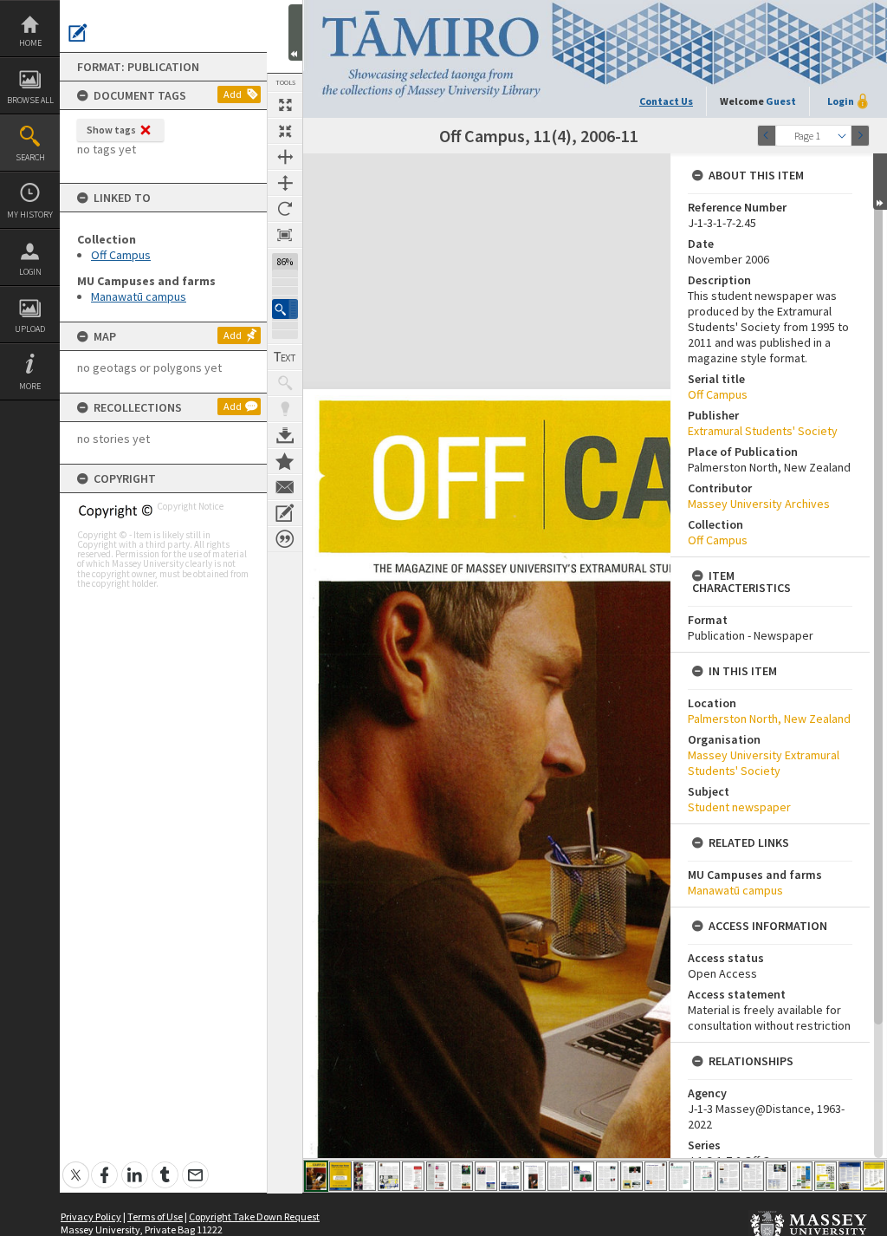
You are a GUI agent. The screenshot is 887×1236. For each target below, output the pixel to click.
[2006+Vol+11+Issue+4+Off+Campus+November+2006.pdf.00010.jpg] (534, 1176)
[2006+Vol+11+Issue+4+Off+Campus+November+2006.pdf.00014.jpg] (631, 1176)
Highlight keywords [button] (285, 409)
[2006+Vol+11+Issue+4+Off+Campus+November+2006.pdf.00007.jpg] (461, 1176)
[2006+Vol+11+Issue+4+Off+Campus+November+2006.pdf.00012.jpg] (583, 1176)
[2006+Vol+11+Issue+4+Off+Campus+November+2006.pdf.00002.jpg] (340, 1176)
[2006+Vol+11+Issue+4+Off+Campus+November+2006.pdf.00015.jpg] (655, 1176)
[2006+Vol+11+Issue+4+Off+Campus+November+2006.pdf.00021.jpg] (801, 1176)
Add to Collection (285, 461)
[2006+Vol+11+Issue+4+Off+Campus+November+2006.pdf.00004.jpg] (389, 1176)
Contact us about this (285, 487)
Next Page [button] (860, 136)
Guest (781, 100)
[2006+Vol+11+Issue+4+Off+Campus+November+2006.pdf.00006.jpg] (437, 1176)
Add (232, 94)
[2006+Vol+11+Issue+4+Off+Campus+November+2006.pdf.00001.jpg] (316, 1176)
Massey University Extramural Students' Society (763, 762)
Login (30, 271)
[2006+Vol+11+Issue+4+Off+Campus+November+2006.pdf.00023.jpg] (849, 1176)
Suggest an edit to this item (77, 32)
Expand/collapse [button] (880, 181)
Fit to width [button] (285, 157)
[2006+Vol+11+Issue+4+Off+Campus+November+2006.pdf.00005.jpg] (413, 1176)
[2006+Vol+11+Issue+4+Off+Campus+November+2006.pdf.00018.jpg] (728, 1176)
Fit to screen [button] (285, 131)
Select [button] (842, 136)
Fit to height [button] (285, 183)
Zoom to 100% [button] (285, 235)
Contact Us (666, 100)
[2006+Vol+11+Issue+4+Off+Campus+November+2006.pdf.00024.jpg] (874, 1176)
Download (285, 435)
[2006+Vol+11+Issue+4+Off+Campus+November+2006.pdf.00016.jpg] (680, 1176)
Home (30, 43)
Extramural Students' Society (763, 431)
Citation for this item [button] (285, 539)
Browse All (30, 100)
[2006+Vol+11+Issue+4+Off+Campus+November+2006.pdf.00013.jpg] (607, 1176)
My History (30, 214)
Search (30, 157)
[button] (285, 309)
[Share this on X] (75, 1165)
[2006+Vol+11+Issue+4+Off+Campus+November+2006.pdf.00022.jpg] (825, 1176)
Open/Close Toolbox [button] (295, 32)
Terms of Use (155, 1216)
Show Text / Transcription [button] (285, 357)
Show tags (111, 129)
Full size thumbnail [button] (285, 105)
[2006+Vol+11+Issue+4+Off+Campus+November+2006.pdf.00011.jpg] (558, 1176)
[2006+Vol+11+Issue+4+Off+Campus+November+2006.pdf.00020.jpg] (777, 1176)
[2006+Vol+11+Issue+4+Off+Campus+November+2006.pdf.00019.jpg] (752, 1176)
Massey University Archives (759, 503)
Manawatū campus (138, 296)
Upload (30, 329)
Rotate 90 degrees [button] (285, 209)
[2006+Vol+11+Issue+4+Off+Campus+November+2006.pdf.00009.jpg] (510, 1176)
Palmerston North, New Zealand (769, 718)
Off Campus (121, 255)
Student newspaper (739, 807)
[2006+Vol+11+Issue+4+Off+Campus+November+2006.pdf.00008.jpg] (486, 1176)
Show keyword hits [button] (285, 383)
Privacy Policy (91, 1216)
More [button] (30, 386)
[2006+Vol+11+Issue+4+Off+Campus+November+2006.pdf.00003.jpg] (364, 1176)
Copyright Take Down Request (254, 1216)
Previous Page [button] (766, 136)
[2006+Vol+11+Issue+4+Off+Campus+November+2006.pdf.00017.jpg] (704, 1176)
